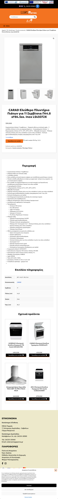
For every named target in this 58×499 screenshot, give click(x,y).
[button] (55, 470)
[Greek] (22, 6)
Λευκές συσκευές (20, 30)
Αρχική (4, 30)
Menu (8, 26)
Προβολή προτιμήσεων (29, 493)
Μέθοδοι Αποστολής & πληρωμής (14, 455)
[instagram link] (6, 464)
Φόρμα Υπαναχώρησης (10, 460)
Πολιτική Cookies (28, 497)
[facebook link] (3, 464)
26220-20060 (10, 440)
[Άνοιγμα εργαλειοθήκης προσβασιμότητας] (37, 6)
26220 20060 (30, 6)
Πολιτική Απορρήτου (9, 451)
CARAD (19, 282)
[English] (20, 6)
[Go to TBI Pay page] (31, 140)
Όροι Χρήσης (6, 453)
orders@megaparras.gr (15, 442)
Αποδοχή (29, 485)
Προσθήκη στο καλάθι (14, 141)
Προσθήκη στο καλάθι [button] (15, 355)
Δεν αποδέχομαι (29, 489)
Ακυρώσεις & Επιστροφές (11, 457)
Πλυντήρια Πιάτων (27, 148)
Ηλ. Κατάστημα (11, 30)
